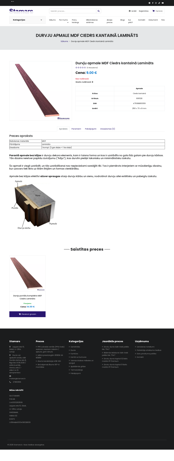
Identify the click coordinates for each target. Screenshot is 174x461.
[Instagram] (156, 3)
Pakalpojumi (90, 128)
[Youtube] (163, 3)
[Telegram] (149, 3)
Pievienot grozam (29, 314)
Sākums (52, 20)
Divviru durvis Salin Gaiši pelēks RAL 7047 (115, 348)
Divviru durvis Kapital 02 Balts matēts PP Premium (114, 359)
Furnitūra (74, 353)
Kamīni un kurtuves (78, 357)
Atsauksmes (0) (107, 128)
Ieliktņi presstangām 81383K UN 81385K (49, 356)
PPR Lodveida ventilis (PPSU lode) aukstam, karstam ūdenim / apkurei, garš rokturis (50, 349)
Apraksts (63, 128)
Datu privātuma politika (146, 353)
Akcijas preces (109, 21)
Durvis (73, 350)
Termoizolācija (77, 370)
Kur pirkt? (130, 21)
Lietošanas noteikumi (145, 347)
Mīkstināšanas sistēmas (92, 21)
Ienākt (134, 11)
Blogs (122, 20)
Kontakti (141, 20)
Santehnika (75, 347)
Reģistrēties (144, 11)
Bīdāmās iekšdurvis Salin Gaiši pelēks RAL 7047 (115, 354)
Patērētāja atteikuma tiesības (149, 350)
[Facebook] (152, 3)
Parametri (76, 128)
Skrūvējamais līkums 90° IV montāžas (48, 365)
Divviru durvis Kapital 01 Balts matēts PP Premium (114, 365)
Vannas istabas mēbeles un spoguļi (81, 361)
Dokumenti (153, 20)
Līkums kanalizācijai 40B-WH (49, 361)
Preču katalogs (75, 21)
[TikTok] (159, 3)
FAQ (163, 20)
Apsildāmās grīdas (78, 366)
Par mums (63, 20)
